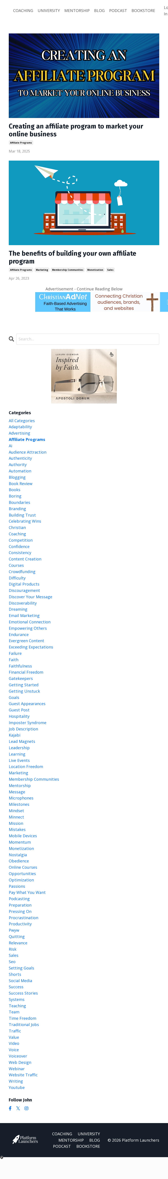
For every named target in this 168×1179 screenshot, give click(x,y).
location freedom (26, 766)
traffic (15, 1030)
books (14, 489)
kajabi (14, 735)
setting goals (21, 968)
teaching (17, 1005)
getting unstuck (24, 691)
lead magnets (22, 741)
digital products (24, 584)
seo (12, 961)
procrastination (23, 917)
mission (16, 823)
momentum (20, 842)
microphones (21, 798)
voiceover (18, 1056)
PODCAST (118, 10)
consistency (20, 552)
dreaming (18, 609)
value (14, 1037)
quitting (17, 936)
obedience (19, 860)
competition (21, 540)
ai (10, 445)
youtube (17, 1087)
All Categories (22, 420)
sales (110, 269)
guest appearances (27, 703)
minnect (16, 817)
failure (15, 653)
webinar (17, 1068)
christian (17, 527)
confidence (19, 546)
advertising (19, 433)
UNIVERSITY (49, 10)
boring (15, 496)
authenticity (20, 458)
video (14, 1043)
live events (19, 760)
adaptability (20, 426)
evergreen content (26, 640)
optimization (21, 880)
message (17, 791)
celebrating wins (25, 521)
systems (16, 999)
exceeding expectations (31, 647)
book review (20, 483)
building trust (22, 515)
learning (17, 754)
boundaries (19, 502)
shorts (15, 974)
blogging (17, 477)
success (16, 986)
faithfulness (20, 666)
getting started (23, 684)
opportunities (22, 873)
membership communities (67, 269)
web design (20, 1062)
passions (17, 886)
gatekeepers (21, 678)
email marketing (24, 615)
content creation (25, 559)
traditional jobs (24, 1024)
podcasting (19, 898)
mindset (16, 810)
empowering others (28, 628)
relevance (18, 942)
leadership (19, 747)
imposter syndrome (27, 722)
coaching (17, 533)
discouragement (24, 590)
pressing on (20, 911)
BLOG (99, 10)
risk (12, 949)
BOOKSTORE (143, 10)
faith (13, 659)
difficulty (17, 578)
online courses (23, 867)
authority (18, 464)
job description (23, 729)
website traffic (23, 1074)
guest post (19, 710)
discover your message (30, 596)
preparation (20, 905)
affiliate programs (21, 142)
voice (14, 1049)
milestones (19, 804)
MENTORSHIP (77, 10)
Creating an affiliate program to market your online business (76, 130)
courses (16, 565)
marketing (42, 269)
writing (16, 1081)
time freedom (22, 1018)
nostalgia (18, 854)
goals (14, 697)
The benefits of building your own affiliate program (72, 257)
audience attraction (27, 452)
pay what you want (27, 892)
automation (20, 470)
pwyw (14, 930)
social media (20, 980)
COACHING (23, 10)
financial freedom (26, 672)
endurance (19, 634)
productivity (20, 923)
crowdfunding (22, 571)
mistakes (17, 829)
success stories (23, 993)
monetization (95, 269)
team (14, 1011)
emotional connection (30, 621)
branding (17, 508)
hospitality (19, 716)
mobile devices (23, 835)
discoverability (23, 603)
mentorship (20, 785)
